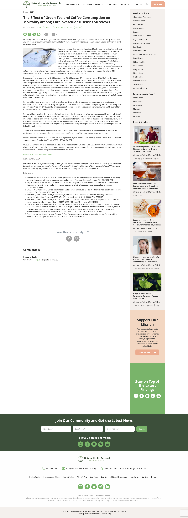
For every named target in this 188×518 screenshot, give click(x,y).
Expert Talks (68, 477)
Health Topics (34, 477)
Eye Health (137, 47)
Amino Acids (138, 98)
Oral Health (138, 77)
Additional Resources (118, 477)
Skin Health (138, 84)
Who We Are (82, 477)
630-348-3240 (52, 468)
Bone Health (138, 24)
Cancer (136, 32)
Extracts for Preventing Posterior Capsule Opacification (145, 296)
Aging (140, 158)
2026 (135, 158)
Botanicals (137, 105)
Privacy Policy (106, 514)
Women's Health (140, 88)
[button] (146, 4)
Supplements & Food (52, 477)
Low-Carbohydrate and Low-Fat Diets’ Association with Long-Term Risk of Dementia (146, 149)
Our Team (94, 477)
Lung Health (138, 69)
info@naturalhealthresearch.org (81, 468)
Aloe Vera (141, 269)
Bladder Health (139, 21)
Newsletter (134, 477)
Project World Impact (119, 511)
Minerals (136, 109)
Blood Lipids (142, 232)
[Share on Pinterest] (29, 34)
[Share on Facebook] (25, 34)
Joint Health (138, 58)
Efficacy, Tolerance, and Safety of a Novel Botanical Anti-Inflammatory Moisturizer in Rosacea (147, 260)
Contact (145, 477)
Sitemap (80, 514)
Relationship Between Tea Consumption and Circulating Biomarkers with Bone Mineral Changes (146, 187)
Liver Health (138, 65)
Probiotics (137, 113)
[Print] (38, 34)
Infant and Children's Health (144, 54)
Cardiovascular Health (63, 27)
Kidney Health (138, 62)
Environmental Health (142, 43)
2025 (135, 305)
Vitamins (136, 116)
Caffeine (47, 27)
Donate (157, 4)
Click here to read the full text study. (38, 154)
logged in (38, 260)
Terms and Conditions (92, 514)
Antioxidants (138, 101)
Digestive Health (140, 39)
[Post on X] (34, 34)
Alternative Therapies (142, 17)
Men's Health (138, 73)
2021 (39, 27)
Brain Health (138, 28)
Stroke (78, 27)
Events (104, 477)
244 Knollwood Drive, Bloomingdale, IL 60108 (125, 468)
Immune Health (139, 51)
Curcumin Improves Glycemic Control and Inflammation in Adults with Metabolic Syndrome (147, 222)
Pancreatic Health (140, 80)
